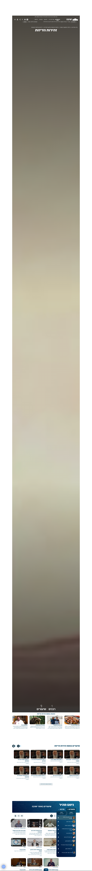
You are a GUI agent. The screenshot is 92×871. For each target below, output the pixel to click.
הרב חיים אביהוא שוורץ (54, 835)
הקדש (25, 22)
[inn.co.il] (27, 19)
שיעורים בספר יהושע (54, 847)
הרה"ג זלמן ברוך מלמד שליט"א (74, 762)
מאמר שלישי (55, 828)
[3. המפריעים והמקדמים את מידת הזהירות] (38, 758)
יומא (41, 828)
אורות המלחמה (39, 847)
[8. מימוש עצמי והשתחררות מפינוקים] (21, 774)
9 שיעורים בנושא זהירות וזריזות (46, 784)
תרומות (36, 19)
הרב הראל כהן (23, 834)
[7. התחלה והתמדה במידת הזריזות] (38, 773)
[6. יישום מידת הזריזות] (55, 773)
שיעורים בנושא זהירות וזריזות (67, 746)
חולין (25, 847)
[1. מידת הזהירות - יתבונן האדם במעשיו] (72, 758)
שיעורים (71, 809)
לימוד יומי (73, 22)
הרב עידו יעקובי (55, 853)
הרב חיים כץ (40, 835)
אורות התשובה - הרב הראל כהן (20, 828)
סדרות (61, 809)
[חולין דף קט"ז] (18, 845)
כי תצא (40, 867)
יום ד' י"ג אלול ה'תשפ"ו (65, 22)
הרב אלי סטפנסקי (23, 851)
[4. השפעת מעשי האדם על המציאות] (21, 758)
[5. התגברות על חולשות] (72, 773)
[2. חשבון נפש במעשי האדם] (55, 757)
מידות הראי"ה (55, 867)
